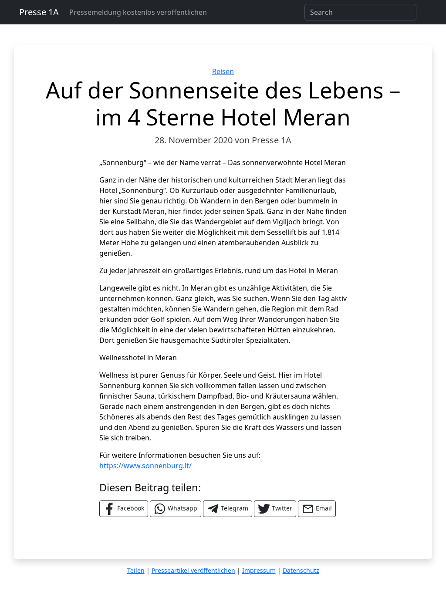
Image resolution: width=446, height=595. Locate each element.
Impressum (259, 570)
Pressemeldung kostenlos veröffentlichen (138, 12)
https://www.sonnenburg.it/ (145, 465)
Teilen (136, 570)
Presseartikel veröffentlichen (193, 570)
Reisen (223, 71)
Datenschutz (301, 570)
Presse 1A (39, 12)
